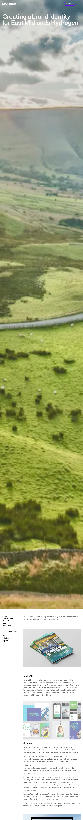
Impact (5, 641)
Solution (5, 638)
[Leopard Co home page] (9, 4)
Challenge (6, 635)
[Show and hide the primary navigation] (79, 4)
